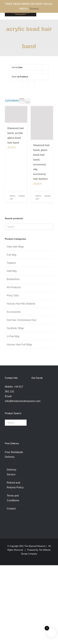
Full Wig (11, 254)
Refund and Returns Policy (15, 485)
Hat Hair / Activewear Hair (21, 320)
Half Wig (12, 271)
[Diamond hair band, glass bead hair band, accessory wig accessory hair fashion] (42, 123)
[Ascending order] (46, 67)
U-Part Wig (13, 336)
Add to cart (12, 197)
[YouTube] (45, 386)
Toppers (11, 262)
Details (22, 196)
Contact (11, 508)
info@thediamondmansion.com (22, 401)
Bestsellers (13, 279)
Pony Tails (13, 295)
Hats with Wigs (15, 246)
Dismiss (34, 8)
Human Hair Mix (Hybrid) (21, 303)
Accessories (14, 311)
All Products (14, 287)
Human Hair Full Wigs (19, 344)
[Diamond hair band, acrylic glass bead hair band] (16, 114)
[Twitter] (37, 386)
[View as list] (32, 85)
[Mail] (32, 392)
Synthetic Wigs (15, 328)
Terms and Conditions (13, 498)
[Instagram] (41, 386)
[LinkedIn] (50, 386)
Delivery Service (11, 472)
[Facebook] (32, 386)
